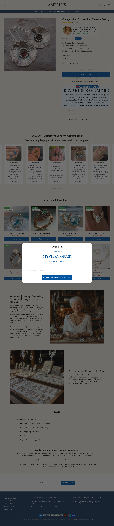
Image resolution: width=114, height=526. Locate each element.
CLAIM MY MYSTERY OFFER (57, 278)
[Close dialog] (90, 245)
